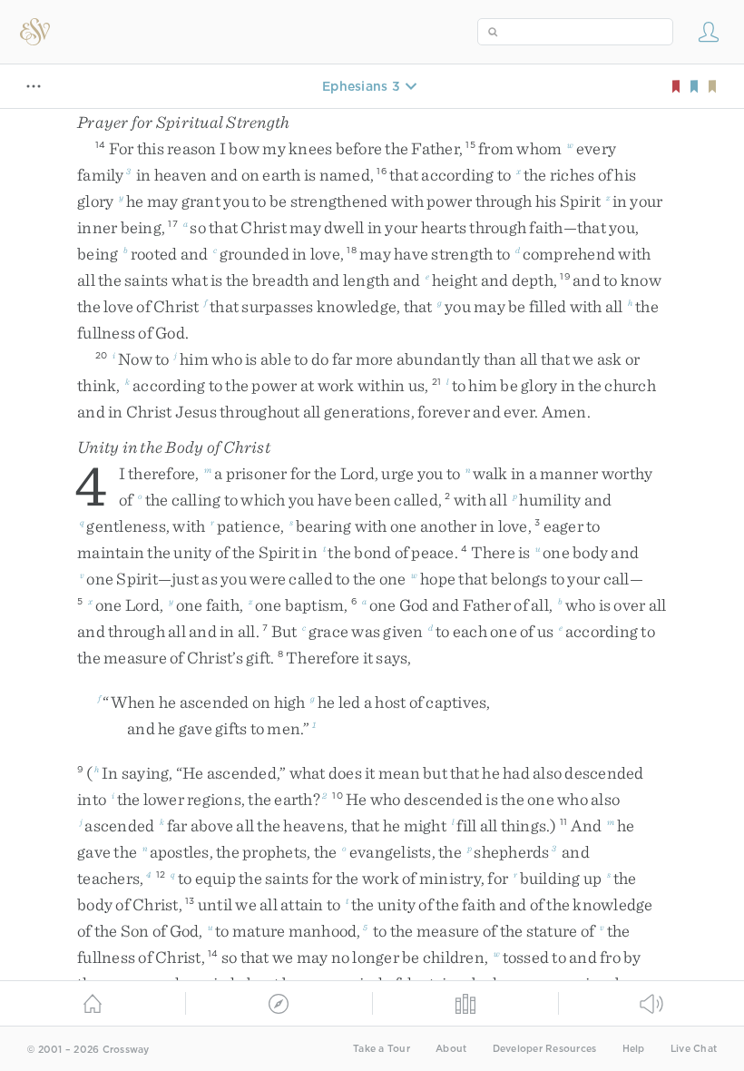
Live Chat (694, 1049)
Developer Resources (545, 1049)
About (451, 1049)
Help (633, 1049)
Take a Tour (381, 1049)
